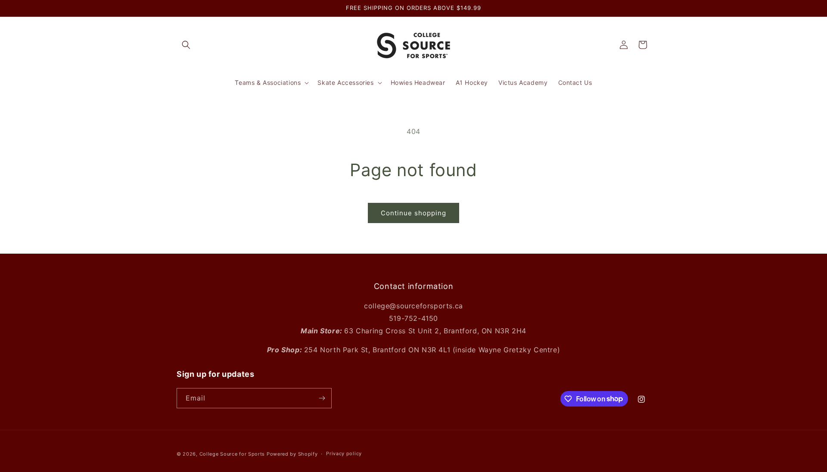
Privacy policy (344, 453)
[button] (186, 44)
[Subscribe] (321, 398)
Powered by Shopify (292, 454)
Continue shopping (413, 213)
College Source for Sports (232, 454)
